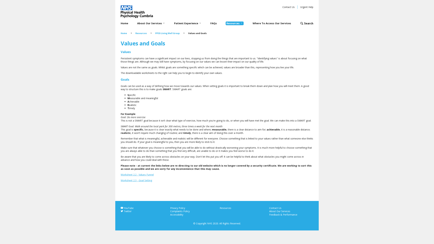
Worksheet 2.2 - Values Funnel (137, 174)
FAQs (213, 23)
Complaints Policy (180, 211)
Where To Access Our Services (272, 23)
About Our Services (150, 23)
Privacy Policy (177, 208)
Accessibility (176, 214)
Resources (233, 23)
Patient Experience (186, 23)
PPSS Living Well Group (167, 33)
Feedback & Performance (283, 214)
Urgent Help (306, 7)
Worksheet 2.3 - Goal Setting (136, 180)
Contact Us (288, 7)
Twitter (127, 211)
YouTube (128, 208)
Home (124, 23)
